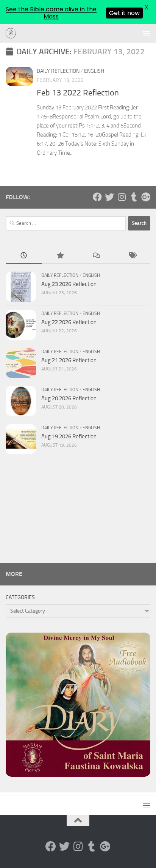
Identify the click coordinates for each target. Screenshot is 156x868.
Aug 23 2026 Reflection (69, 284)
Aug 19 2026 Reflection (69, 436)
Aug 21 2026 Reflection (69, 360)
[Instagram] (121, 196)
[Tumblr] (133, 196)
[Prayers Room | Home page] (13, 33)
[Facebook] (97, 196)
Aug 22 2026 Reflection (69, 322)
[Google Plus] (145, 196)
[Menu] (146, 33)
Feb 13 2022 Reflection (78, 93)
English (94, 71)
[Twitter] (109, 196)
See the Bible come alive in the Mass (51, 13)
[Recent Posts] (24, 256)
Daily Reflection (58, 71)
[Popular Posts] (60, 256)
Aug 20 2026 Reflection (69, 398)
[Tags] (132, 256)
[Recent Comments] (96, 256)
